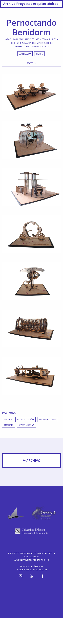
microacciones (47, 419)
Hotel (39, 53)
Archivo (33, 460)
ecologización (25, 419)
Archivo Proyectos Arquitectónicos (30, 3)
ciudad (8, 419)
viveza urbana (26, 425)
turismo (8, 425)
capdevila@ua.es (34, 566)
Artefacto (25, 53)
